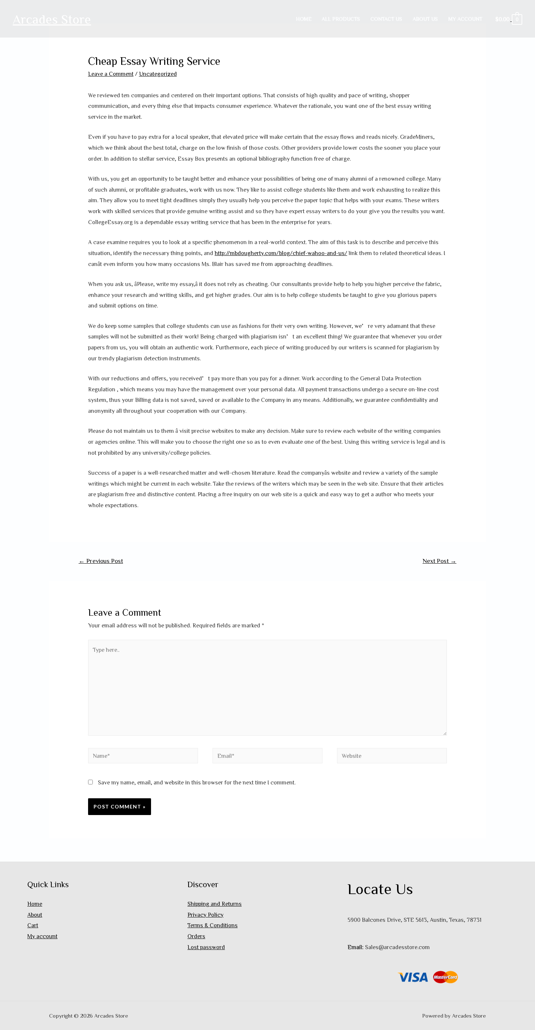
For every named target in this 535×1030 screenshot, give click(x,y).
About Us (425, 18)
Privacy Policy (205, 914)
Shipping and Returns (214, 903)
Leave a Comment (111, 74)
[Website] (392, 757)
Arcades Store (52, 18)
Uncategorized (158, 74)
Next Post (439, 560)
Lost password (206, 947)
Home (304, 18)
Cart (32, 925)
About (34, 914)
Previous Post (101, 560)
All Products (341, 18)
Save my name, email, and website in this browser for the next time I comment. (197, 782)
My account (465, 18)
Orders (196, 936)
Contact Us (386, 18)
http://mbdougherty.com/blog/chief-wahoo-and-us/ (281, 253)
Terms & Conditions (212, 925)
